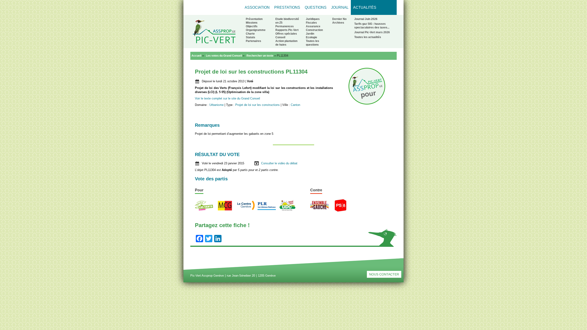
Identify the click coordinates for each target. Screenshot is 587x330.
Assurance (313, 26)
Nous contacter (384, 274)
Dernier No (339, 19)
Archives (338, 22)
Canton (295, 105)
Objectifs (252, 26)
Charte (250, 33)
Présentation (254, 19)
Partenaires (253, 41)
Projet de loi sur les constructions (257, 105)
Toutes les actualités (367, 37)
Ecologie (311, 37)
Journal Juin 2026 (365, 19)
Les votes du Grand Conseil (224, 55)
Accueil (196, 55)
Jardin (310, 33)
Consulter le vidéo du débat (279, 163)
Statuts (250, 37)
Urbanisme (216, 105)
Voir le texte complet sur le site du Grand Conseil (227, 98)
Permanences (284, 26)
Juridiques (313, 19)
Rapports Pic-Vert (287, 30)
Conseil (280, 37)
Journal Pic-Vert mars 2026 (372, 32)
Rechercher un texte (259, 55)
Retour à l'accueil (214, 31)
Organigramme (256, 30)
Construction (314, 30)
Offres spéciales (286, 33)
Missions (252, 22)
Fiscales (311, 22)
